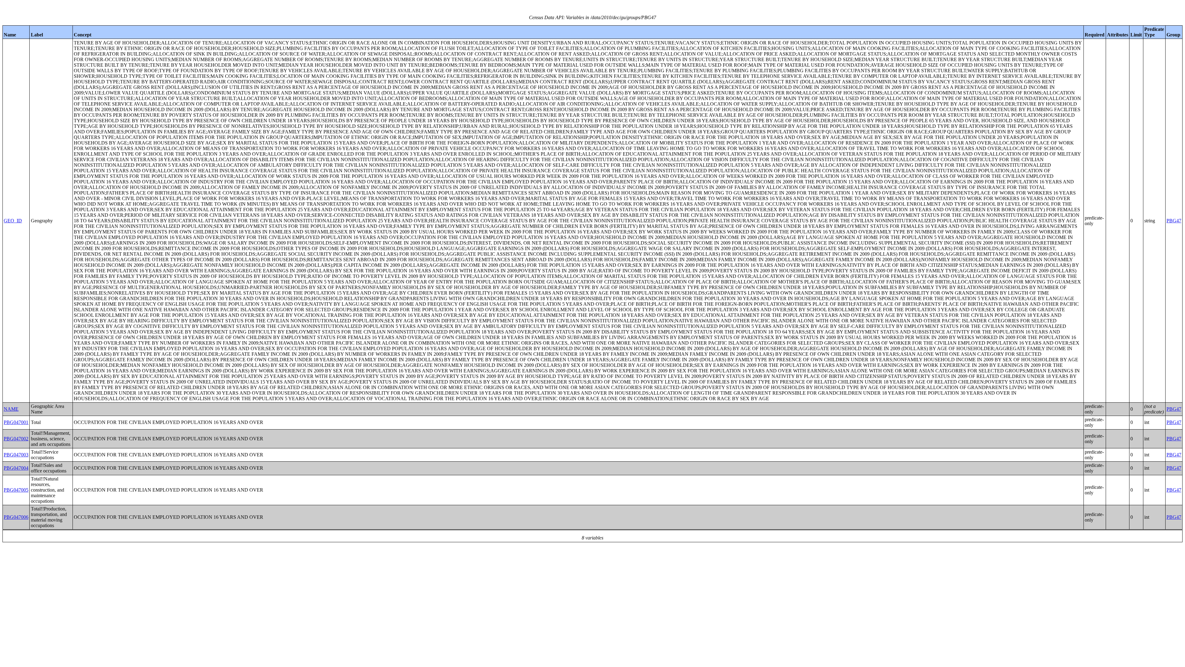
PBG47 (1173, 220)
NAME (11, 409)
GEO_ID (13, 220)
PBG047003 (16, 454)
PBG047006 (16, 517)
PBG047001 (16, 422)
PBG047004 (16, 468)
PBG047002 (16, 438)
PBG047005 (16, 490)
